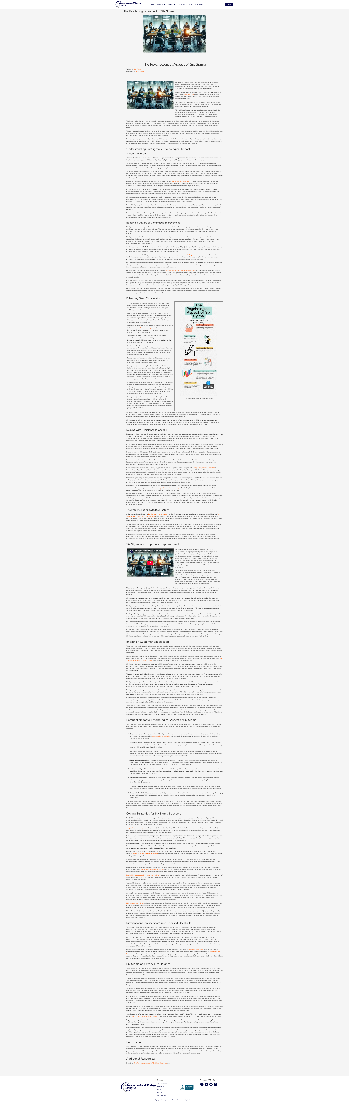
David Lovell (140, 71)
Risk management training (135, 903)
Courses (170, 4)
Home (152, 4)
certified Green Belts (196, 949)
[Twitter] (206, 1084)
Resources (181, 4)
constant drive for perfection (161, 736)
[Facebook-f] (201, 1084)
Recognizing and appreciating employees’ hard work (143, 875)
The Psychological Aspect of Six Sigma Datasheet (150, 1063)
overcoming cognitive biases (181, 181)
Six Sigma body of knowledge (157, 514)
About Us (160, 4)
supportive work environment (137, 828)
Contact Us (199, 4)
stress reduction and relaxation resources (145, 1016)
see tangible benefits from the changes (167, 488)
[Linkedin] (215, 1084)
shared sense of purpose (148, 328)
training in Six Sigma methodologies (152, 869)
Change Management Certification (203, 468)
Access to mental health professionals (145, 854)
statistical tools (189, 94)
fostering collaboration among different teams (181, 271)
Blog (190, 4)
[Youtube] (211, 1084)
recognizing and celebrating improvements (188, 255)
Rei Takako (137, 69)
